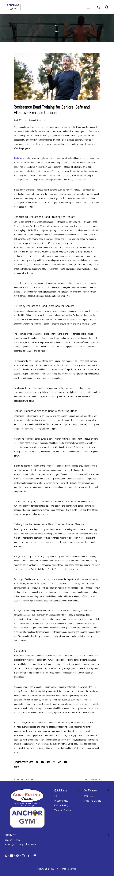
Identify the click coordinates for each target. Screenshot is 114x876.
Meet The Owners (92, 800)
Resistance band (21, 655)
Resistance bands (22, 158)
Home (57, 25)
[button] (88, 7)
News (57, 31)
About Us (88, 796)
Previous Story (26, 779)
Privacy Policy (61, 800)
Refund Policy (61, 805)
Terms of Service (62, 810)
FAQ (56, 796)
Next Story (91, 779)
